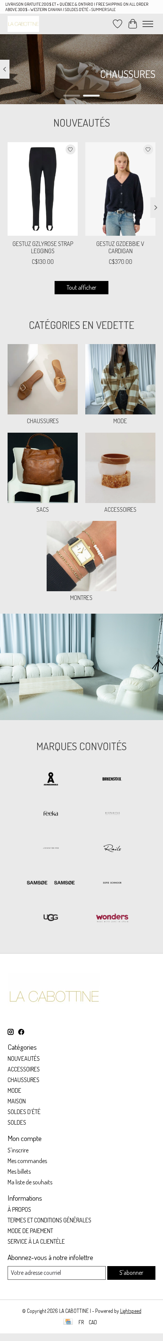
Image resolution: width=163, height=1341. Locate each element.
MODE (120, 421)
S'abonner (131, 1272)
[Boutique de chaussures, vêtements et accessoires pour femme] (23, 24)
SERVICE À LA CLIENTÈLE (36, 1241)
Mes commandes (27, 1161)
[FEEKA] (50, 814)
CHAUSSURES (43, 421)
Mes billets (19, 1171)
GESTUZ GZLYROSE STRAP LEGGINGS (43, 247)
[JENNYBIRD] (50, 849)
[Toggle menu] (147, 24)
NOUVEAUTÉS (24, 1058)
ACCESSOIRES (120, 509)
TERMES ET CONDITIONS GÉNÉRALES (49, 1220)
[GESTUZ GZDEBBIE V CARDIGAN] (120, 189)
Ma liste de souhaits (30, 1182)
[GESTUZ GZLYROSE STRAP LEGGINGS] (43, 189)
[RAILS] (112, 849)
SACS (42, 509)
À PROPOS (19, 1209)
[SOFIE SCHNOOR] (112, 883)
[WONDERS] (112, 918)
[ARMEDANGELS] (50, 780)
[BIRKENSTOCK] (112, 780)
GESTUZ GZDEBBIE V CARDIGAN (120, 247)
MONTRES (81, 597)
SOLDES (17, 1122)
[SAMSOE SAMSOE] (50, 883)
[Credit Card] (68, 1322)
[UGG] (50, 918)
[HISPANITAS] (112, 814)
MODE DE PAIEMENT (30, 1231)
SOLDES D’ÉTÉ (24, 1112)
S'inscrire (18, 1150)
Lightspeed (130, 1311)
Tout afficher (81, 287)
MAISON (17, 1101)
